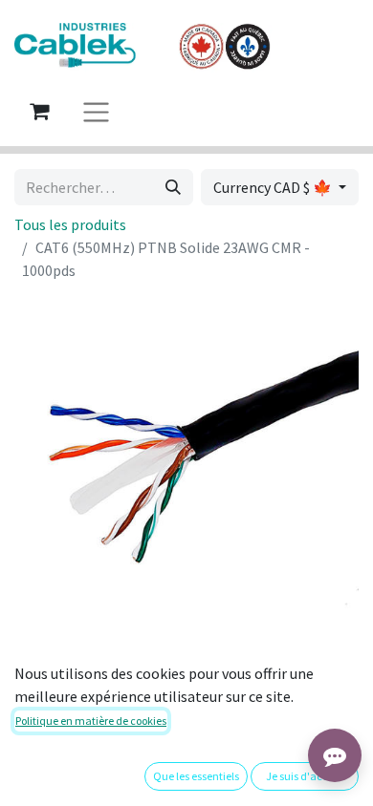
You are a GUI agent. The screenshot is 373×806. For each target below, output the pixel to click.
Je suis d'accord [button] (305, 776)
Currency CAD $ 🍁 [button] (274, 187)
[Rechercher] (173, 187)
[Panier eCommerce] (39, 111)
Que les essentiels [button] (196, 776)
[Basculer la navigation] (96, 111)
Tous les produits (70, 224)
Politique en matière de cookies (90, 720)
